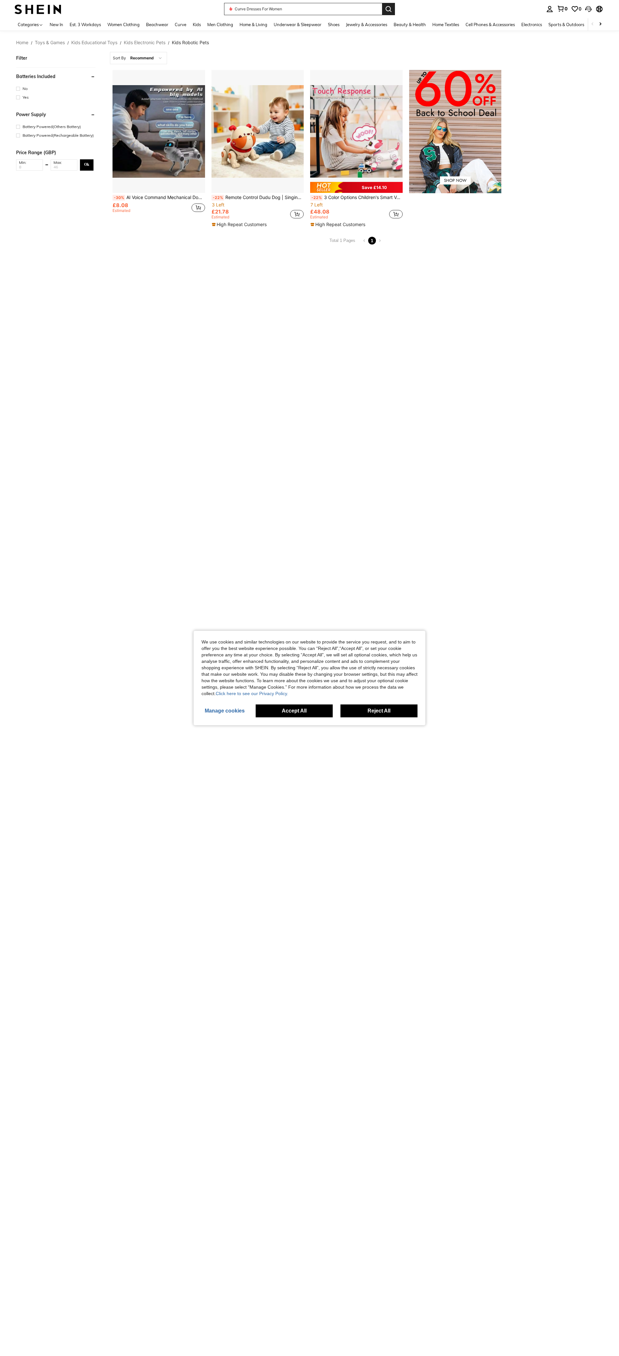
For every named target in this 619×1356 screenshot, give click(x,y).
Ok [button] (86, 164)
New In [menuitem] (56, 24)
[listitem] (159, 148)
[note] (240, 224)
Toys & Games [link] (50, 42)
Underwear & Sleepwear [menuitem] (297, 24)
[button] (588, 9)
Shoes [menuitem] (333, 24)
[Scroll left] (592, 24)
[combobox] (138, 58)
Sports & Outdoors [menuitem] (566, 24)
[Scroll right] (600, 24)
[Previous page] (364, 240)
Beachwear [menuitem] (157, 24)
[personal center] (550, 9)
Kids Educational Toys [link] (94, 42)
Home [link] (22, 42)
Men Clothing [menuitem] (220, 24)
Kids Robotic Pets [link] (190, 42)
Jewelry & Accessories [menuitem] (366, 24)
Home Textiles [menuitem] (445, 24)
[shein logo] (38, 8)
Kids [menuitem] (197, 24)
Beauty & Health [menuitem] (410, 24)
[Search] (388, 9)
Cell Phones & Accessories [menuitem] (490, 24)
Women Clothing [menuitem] (123, 24)
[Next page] (380, 240)
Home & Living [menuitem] (253, 24)
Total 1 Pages (342, 240)
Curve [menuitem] (180, 24)
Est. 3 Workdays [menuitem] (85, 24)
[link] (562, 9)
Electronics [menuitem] (531, 24)
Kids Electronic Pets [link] (144, 42)
